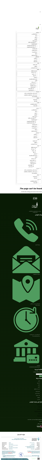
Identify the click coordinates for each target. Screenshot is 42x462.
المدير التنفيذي (34, 48)
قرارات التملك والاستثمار (33, 79)
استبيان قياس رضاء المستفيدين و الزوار (30, 93)
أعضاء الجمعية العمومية (31, 45)
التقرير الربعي (31, 90)
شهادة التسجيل (34, 52)
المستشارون (35, 99)
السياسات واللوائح (34, 70)
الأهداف (35, 39)
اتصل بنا (38, 102)
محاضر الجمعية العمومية (31, 47)
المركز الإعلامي (37, 56)
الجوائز (36, 53)
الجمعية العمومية (34, 43)
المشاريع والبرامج (34, 55)
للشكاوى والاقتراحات (33, 104)
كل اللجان (35, 77)
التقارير (36, 80)
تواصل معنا (35, 105)
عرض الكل (33, 72)
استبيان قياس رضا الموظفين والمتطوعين (30, 95)
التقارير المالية (33, 87)
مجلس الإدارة (35, 40)
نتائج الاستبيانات (34, 96)
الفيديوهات (35, 61)
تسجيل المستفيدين (34, 67)
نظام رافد (35, 101)
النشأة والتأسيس (34, 34)
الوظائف (35, 66)
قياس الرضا (37, 91)
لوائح (34, 75)
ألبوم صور (35, 60)
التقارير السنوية (32, 83)
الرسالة (36, 37)
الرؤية (36, 35)
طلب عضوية (35, 64)
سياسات (33, 74)
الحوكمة (38, 69)
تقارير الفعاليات (32, 85)
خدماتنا (38, 139)
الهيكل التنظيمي (34, 50)
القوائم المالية (30, 88)
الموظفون (38, 97)
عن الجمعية (37, 32)
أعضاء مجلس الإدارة (31, 42)
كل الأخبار (35, 58)
